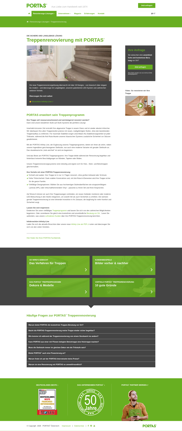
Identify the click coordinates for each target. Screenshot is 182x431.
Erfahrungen (89, 14)
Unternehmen (63, 14)
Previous (30, 63)
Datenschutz (79, 426)
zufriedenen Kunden (53, 216)
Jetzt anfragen (146, 5)
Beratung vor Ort (93, 213)
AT (154, 14)
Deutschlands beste (46, 385)
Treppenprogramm (59, 211)
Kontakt (101, 14)
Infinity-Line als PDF (79, 224)
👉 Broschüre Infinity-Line (40, 102)
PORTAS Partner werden (134, 385)
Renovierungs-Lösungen (43, 14)
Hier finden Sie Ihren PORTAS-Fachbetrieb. (44, 238)
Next (108, 63)
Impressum (66, 426)
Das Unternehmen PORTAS (90, 385)
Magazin (77, 14)
